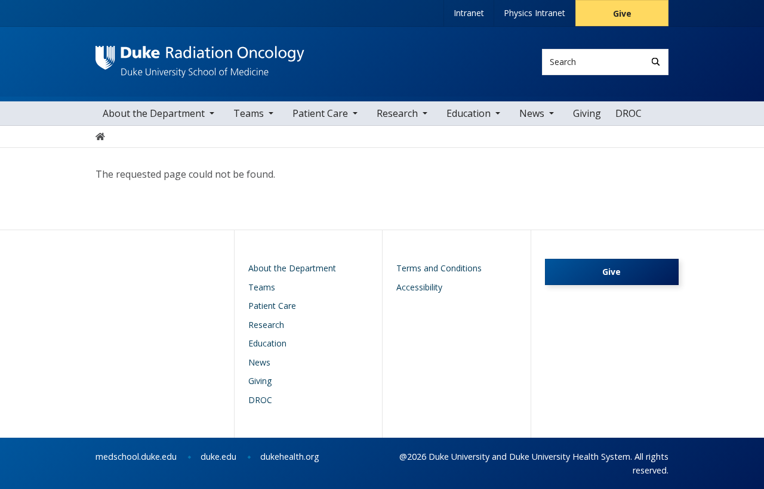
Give (622, 13)
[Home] (200, 57)
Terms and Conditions (439, 268)
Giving (587, 113)
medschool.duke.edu (136, 456)
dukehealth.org (289, 456)
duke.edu (218, 456)
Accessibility (419, 287)
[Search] (655, 62)
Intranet (469, 12)
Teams (248, 113)
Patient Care (320, 113)
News (531, 113)
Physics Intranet (534, 12)
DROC (628, 113)
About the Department (154, 113)
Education (468, 113)
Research (397, 113)
